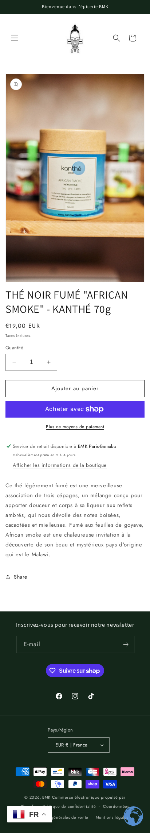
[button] (15, 38)
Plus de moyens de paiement (75, 426)
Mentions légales (112, 817)
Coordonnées (116, 806)
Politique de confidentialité (69, 806)
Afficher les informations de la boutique (60, 465)
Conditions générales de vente (58, 817)
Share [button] (20, 576)
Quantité (14, 347)
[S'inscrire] (126, 644)
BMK (46, 797)
